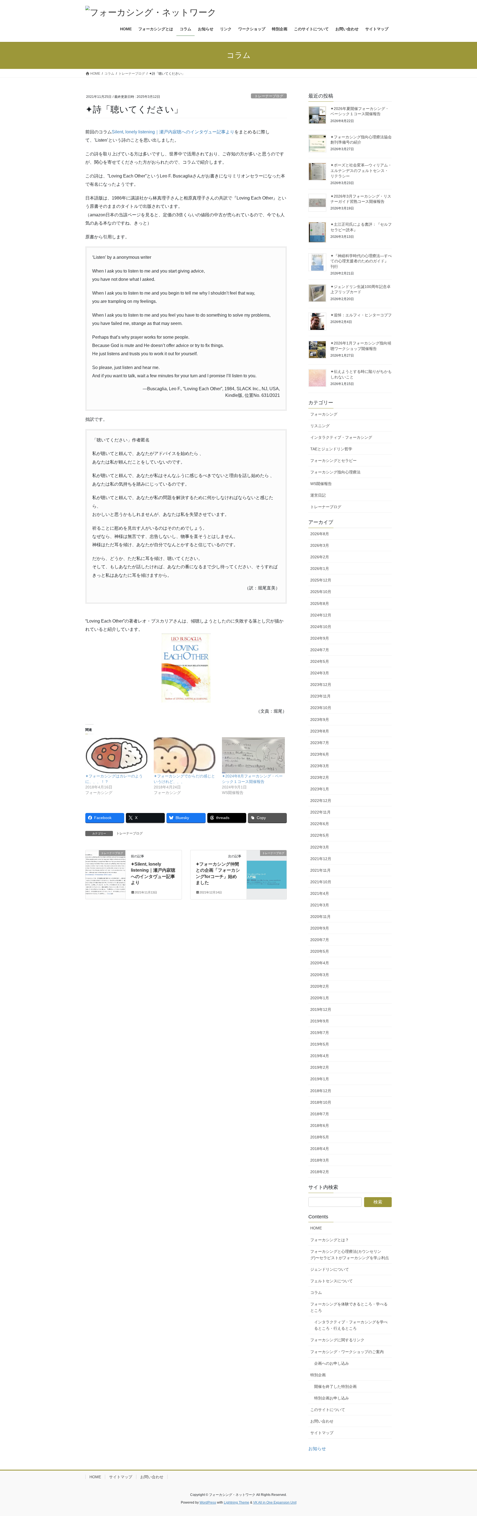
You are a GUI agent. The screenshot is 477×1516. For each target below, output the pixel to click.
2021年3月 (319, 905)
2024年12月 (320, 615)
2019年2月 (319, 1067)
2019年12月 (320, 1009)
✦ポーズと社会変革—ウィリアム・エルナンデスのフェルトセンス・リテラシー (361, 170)
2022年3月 (319, 847)
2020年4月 (319, 963)
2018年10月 (320, 1102)
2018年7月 (319, 1114)
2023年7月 (319, 743)
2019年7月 (319, 1032)
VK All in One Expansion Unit (274, 1502)
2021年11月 (320, 870)
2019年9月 (319, 1021)
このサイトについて (327, 1409)
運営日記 (318, 495)
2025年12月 (320, 580)
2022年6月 (319, 824)
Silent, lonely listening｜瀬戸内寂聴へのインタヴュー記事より (173, 132)
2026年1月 (319, 568)
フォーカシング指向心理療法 (335, 472)
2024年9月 (319, 638)
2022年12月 (320, 800)
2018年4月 (319, 1148)
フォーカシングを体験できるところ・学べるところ (349, 1307)
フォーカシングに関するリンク (337, 1340)
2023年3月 (319, 766)
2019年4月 (319, 1056)
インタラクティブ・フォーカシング (341, 437)
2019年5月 (319, 1044)
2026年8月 (319, 534)
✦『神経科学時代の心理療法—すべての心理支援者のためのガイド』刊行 (361, 261)
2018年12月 (320, 1091)
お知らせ (317, 1448)
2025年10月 (320, 591)
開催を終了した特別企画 (335, 1386)
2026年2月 (319, 557)
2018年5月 (319, 1137)
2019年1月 (319, 1079)
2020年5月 (319, 951)
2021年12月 (320, 859)
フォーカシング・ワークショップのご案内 (347, 1352)
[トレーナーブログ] (105, 870)
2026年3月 (319, 545)
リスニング (320, 426)
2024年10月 (320, 626)
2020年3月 (319, 975)
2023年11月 (320, 696)
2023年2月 (319, 777)
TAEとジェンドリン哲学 (331, 449)
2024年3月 (319, 673)
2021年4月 (319, 893)
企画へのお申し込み (331, 1363)
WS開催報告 (321, 483)
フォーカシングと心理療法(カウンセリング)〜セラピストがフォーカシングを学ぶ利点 (349, 1254)
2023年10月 (320, 708)
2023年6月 (319, 754)
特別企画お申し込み (331, 1398)
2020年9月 (319, 928)
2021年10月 (320, 882)
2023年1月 (319, 789)
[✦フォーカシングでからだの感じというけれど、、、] (185, 755)
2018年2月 (319, 1172)
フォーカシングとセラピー (333, 460)
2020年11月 (320, 916)
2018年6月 (319, 1125)
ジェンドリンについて (329, 1269)
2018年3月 (319, 1160)
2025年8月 (319, 603)
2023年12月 (320, 684)
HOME (316, 1228)
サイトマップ (321, 1433)
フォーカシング (323, 414)
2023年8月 (319, 731)
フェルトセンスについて (331, 1281)
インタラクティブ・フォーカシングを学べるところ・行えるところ (351, 1325)
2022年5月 (319, 835)
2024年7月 (319, 650)
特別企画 (318, 1375)
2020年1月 (319, 998)
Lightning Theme (236, 1502)
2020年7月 (319, 940)
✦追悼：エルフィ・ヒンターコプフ (361, 315)
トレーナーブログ (269, 96)
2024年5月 (319, 661)
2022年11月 (320, 812)
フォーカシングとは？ (329, 1240)
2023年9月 (319, 719)
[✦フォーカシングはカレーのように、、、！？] (116, 755)
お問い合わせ (321, 1421)
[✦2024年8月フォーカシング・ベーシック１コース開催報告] (253, 755)
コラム (316, 1292)
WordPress (208, 1502)
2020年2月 (319, 986)
